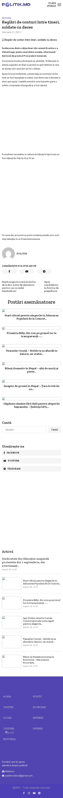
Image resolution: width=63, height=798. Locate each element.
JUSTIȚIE (8, 707)
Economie (39, 707)
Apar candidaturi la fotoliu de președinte (51, 286)
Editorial (9, 739)
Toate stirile (51, 4)
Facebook (13, 452)
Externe (38, 717)
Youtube (13, 460)
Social (6, 17)
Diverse (38, 728)
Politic (37, 696)
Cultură (8, 728)
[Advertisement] (31, 120)
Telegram (14, 468)
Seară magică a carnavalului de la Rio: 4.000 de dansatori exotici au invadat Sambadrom (19, 286)
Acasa (7, 696)
